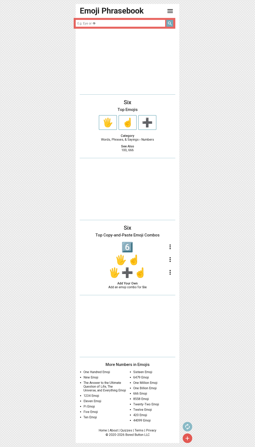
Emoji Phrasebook (112, 11)
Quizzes (126, 430)
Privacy (151, 430)
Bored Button (134, 435)
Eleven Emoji (92, 401)
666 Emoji (140, 393)
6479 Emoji (141, 377)
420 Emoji (140, 415)
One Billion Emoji (145, 388)
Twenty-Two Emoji (146, 404)
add (187, 438)
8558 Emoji (141, 399)
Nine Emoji (90, 377)
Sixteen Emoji (142, 372)
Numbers (147, 139)
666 (131, 150)
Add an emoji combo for (127, 287)
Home (103, 430)
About (114, 430)
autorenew (187, 426)
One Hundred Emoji (96, 372)
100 (124, 150)
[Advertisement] (127, 61)
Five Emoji (90, 412)
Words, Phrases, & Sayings (120, 139)
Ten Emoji (90, 417)
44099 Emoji (142, 420)
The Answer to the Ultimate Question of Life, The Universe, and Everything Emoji (104, 386)
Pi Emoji (89, 406)
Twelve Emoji (142, 410)
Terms (139, 430)
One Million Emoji (145, 383)
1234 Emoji (91, 396)
